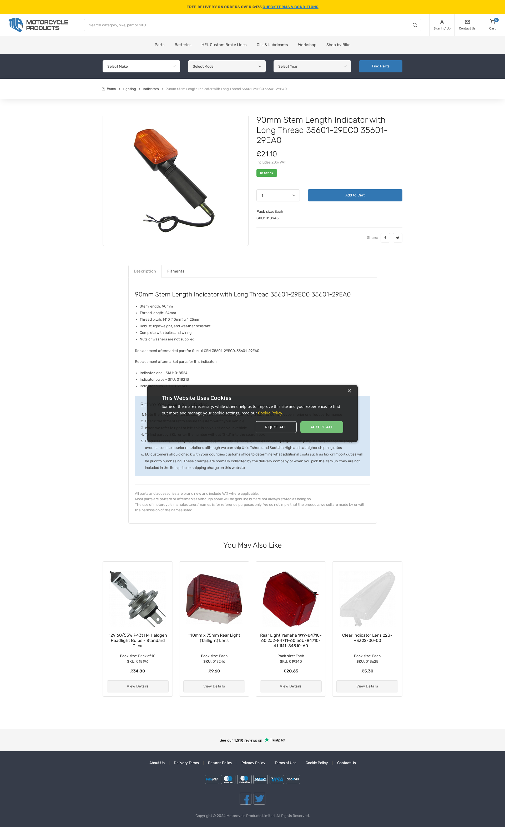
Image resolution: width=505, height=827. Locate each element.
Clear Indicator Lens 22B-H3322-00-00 (367, 638)
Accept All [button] (321, 426)
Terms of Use (285, 763)
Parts (160, 44)
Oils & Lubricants (272, 44)
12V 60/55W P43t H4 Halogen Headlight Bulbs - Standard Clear (138, 640)
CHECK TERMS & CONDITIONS (290, 7)
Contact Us (346, 763)
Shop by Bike (338, 44)
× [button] (349, 391)
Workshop (307, 44)
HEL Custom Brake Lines (224, 44)
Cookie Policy (317, 763)
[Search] (415, 26)
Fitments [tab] (176, 271)
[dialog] (252, 413)
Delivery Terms (186, 763)
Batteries (183, 44)
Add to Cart (355, 195)
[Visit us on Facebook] (245, 799)
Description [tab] (145, 271)
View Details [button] (137, 686)
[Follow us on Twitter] (259, 799)
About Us (157, 763)
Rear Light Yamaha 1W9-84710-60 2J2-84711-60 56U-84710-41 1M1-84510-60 (291, 640)
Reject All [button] (275, 426)
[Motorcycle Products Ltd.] (38, 25)
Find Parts (381, 66)
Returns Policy (220, 763)
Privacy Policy (253, 763)
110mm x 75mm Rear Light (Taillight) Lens (214, 638)
